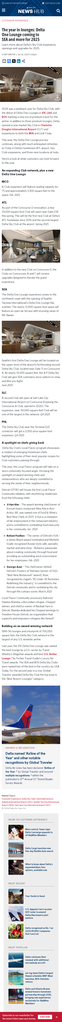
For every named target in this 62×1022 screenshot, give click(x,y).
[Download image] (57, 97)
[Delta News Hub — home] (31, 14)
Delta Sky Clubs (29, 798)
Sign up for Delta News (15, 3)
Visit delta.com (52, 3)
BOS (4, 116)
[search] (58, 11)
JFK (44, 112)
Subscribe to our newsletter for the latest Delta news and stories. (19, 1017)
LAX (49, 112)
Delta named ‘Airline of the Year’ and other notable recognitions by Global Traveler (28, 758)
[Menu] (3, 10)
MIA (31, 133)
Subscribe (45, 1017)
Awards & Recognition (19, 747)
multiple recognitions (17, 775)
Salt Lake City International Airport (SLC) (33, 805)
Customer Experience (11, 798)
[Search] (58, 11)
